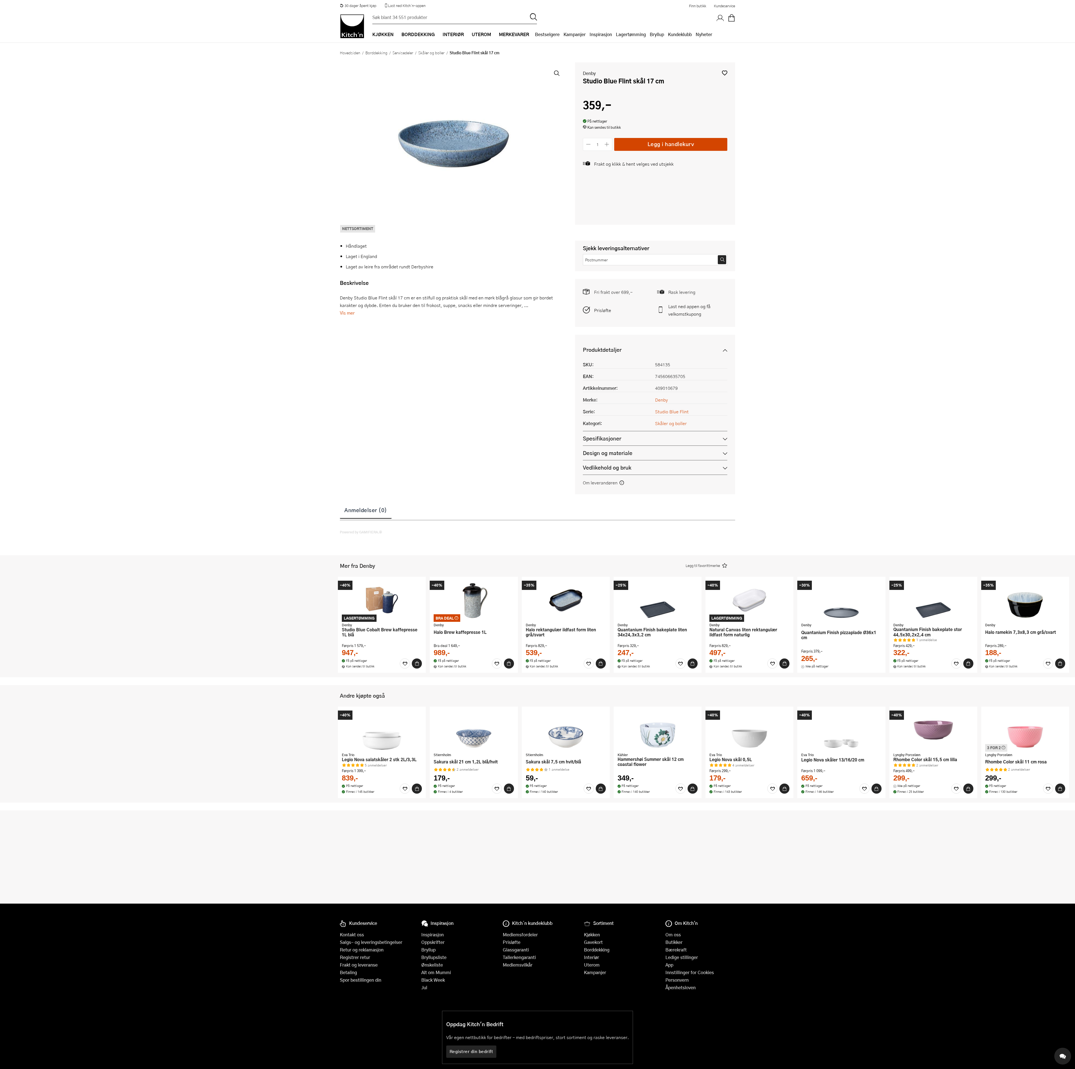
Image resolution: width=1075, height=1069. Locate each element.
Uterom (592, 965)
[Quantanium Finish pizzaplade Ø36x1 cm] (841, 600)
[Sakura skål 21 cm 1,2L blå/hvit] (474, 730)
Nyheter (704, 34)
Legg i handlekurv (671, 144)
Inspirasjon (601, 34)
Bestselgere (547, 34)
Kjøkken (592, 934)
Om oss (673, 934)
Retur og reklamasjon (362, 949)
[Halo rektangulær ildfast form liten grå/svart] (566, 600)
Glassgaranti (516, 949)
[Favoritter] (405, 663)
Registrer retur (355, 957)
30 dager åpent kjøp (360, 5)
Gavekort (593, 942)
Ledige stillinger (681, 957)
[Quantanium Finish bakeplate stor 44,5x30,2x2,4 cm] (933, 600)
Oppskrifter (433, 942)
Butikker (674, 942)
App (669, 965)
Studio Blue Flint (672, 411)
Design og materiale (607, 453)
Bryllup (657, 34)
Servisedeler (402, 53)
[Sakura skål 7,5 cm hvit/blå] (566, 730)
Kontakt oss (352, 934)
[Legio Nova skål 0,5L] (749, 730)
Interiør (591, 957)
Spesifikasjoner (602, 438)
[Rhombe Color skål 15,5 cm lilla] (933, 730)
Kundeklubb (680, 34)
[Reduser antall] (588, 144)
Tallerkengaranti (519, 957)
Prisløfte (602, 310)
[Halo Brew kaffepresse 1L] (474, 600)
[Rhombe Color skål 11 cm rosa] (1025, 730)
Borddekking (376, 53)
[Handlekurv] (731, 18)
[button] (724, 73)
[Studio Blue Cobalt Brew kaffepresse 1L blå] (382, 600)
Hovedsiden (350, 53)
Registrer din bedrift (471, 1051)
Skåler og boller (431, 53)
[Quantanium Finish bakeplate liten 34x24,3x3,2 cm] (658, 600)
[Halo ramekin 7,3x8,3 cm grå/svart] (1025, 600)
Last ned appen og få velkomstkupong (689, 310)
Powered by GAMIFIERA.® (361, 531)
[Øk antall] (607, 144)
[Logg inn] (720, 18)
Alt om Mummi (436, 972)
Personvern (677, 980)
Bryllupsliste (434, 957)
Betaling (348, 972)
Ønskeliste (432, 965)
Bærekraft (676, 949)
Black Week (433, 980)
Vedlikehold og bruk (607, 467)
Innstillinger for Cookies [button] (689, 972)
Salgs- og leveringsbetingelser (371, 942)
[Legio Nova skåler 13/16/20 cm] (841, 730)
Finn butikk (697, 5)
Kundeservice (724, 5)
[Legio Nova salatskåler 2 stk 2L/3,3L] (382, 730)
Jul (424, 987)
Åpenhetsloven (680, 987)
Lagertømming (631, 34)
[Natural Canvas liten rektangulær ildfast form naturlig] (749, 600)
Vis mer (347, 313)
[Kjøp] (417, 663)
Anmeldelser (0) (365, 510)
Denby (589, 73)
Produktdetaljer (602, 350)
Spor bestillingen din (360, 980)
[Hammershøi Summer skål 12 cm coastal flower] (658, 730)
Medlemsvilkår (517, 965)
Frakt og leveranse (359, 965)
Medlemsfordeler (520, 934)
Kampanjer (575, 34)
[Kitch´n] (352, 26)
